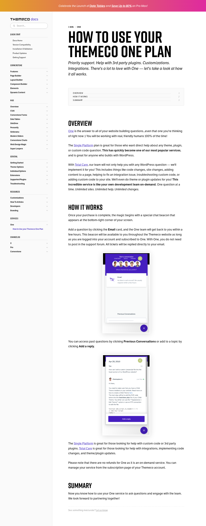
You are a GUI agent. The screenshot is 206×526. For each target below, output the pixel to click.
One (71, 131)
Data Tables (97, 6)
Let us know (102, 510)
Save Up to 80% (122, 6)
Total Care (81, 164)
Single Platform (83, 145)
